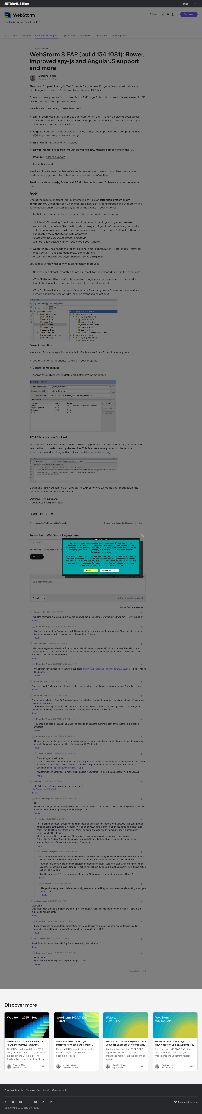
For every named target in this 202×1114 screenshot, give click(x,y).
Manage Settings (109, 570)
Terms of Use (116, 561)
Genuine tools (59, 1090)
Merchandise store (187, 1103)
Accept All (90, 570)
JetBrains (29, 1108)
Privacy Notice (95, 561)
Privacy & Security (13, 1090)
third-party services (81, 563)
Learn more (106, 552)
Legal (46, 1090)
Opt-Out (120, 565)
